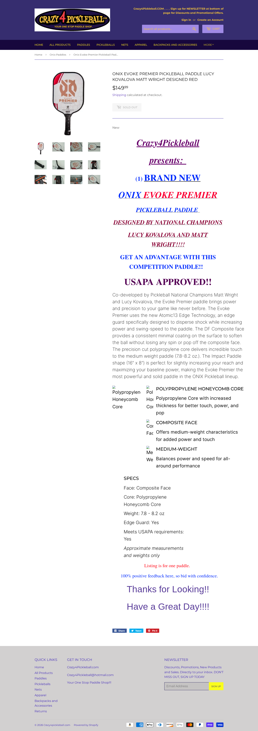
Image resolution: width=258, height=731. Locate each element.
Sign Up (216, 686)
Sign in (186, 19)
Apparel (141, 44)
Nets (124, 44)
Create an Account (210, 19)
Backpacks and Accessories (175, 44)
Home (39, 44)
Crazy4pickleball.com (57, 724)
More (208, 44)
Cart (216, 28)
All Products (60, 44)
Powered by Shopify (86, 724)
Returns (41, 711)
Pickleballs (106, 44)
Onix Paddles (58, 54)
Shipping (119, 95)
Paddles (83, 44)
